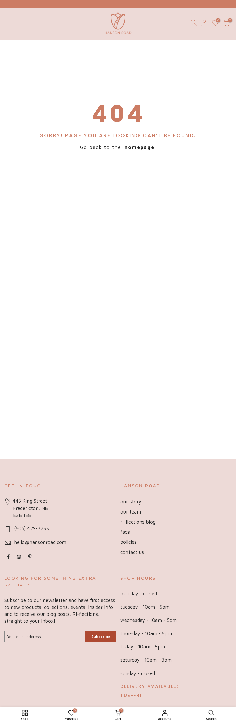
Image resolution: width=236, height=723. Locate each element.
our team (130, 512)
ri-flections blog (137, 522)
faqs (125, 532)
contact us (132, 552)
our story (130, 502)
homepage (140, 147)
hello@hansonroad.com (40, 542)
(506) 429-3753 (31, 528)
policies (128, 542)
